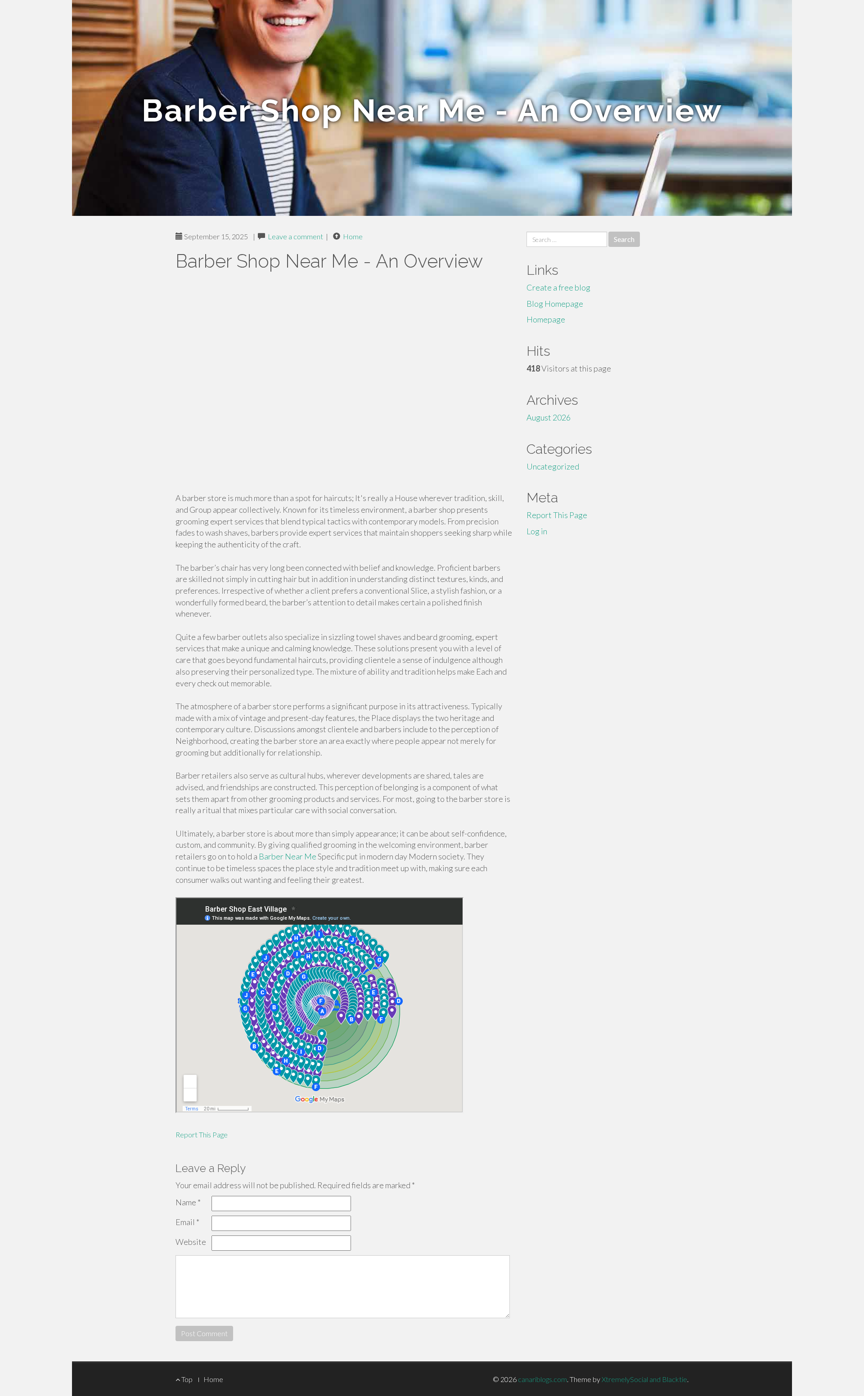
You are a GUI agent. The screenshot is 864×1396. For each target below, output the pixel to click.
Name (188, 1202)
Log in (536, 531)
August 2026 (548, 417)
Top (186, 1379)
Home (353, 236)
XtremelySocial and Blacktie (644, 1379)
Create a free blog (558, 287)
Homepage (545, 319)
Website (191, 1242)
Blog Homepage (554, 304)
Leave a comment (295, 236)
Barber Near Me (287, 856)
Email (187, 1222)
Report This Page (202, 1134)
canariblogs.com (542, 1379)
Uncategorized (552, 466)
